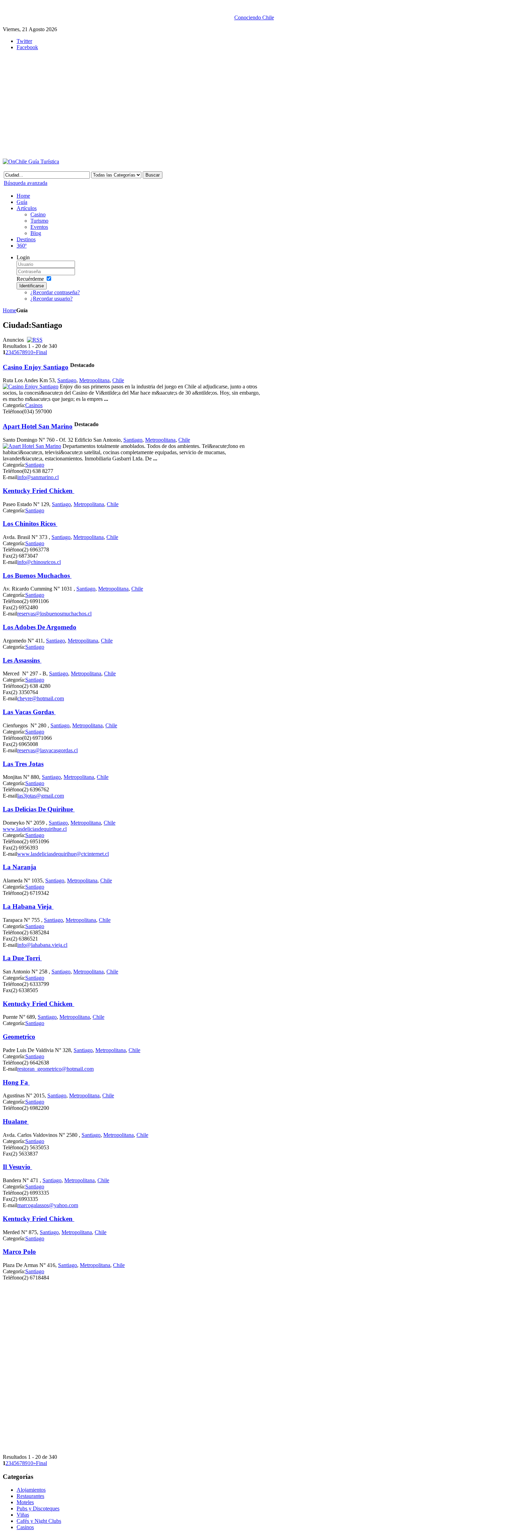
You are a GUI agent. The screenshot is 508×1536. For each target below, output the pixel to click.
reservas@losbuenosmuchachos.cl (54, 614)
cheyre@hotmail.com (40, 698)
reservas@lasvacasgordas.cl (47, 750)
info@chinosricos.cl (39, 562)
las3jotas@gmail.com (40, 796)
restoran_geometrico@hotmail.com (55, 1069)
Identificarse (31, 285)
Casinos (34, 405)
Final (41, 352)
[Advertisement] (172, 104)
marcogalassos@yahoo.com (47, 1205)
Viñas (23, 1515)
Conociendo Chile (254, 17)
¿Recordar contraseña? (55, 292)
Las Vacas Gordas (29, 712)
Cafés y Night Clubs (39, 1521)
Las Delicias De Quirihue (39, 809)
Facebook (27, 47)
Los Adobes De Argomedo (39, 627)
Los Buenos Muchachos (37, 575)
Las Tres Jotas (23, 763)
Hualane (16, 1121)
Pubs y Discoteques (38, 1508)
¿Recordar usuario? (51, 299)
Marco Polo (19, 1251)
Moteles (25, 1502)
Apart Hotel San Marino (38, 426)
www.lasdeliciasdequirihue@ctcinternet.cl (63, 854)
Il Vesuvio (17, 1166)
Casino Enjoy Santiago (35, 367)
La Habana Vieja (28, 906)
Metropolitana (94, 380)
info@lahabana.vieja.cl (42, 945)
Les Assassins (22, 660)
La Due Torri (22, 958)
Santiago (66, 380)
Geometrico (19, 1036)
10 (30, 352)
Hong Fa (16, 1082)
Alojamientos (31, 1490)
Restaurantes (30, 1496)
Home (9, 310)
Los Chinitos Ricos (30, 523)
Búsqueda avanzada (25, 183)
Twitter (24, 41)
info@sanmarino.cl (38, 477)
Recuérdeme (30, 279)
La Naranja (19, 867)
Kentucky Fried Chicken (38, 490)
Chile (118, 380)
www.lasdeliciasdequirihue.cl (35, 829)
